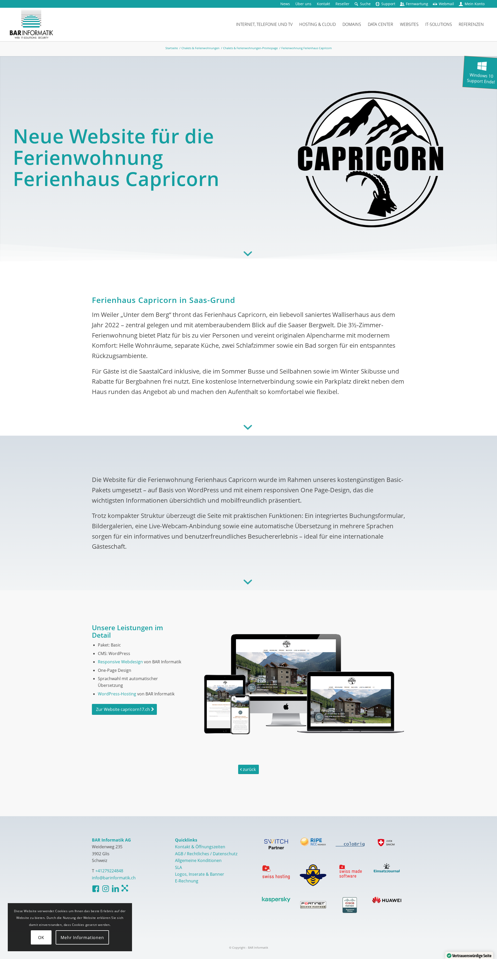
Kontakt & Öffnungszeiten (200, 847)
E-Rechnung (186, 881)
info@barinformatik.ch (114, 878)
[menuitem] (285, 4)
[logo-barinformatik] (31, 24)
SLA (178, 867)
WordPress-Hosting (117, 694)
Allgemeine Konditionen (198, 860)
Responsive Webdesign (120, 662)
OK (41, 937)
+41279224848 (109, 871)
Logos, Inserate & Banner (199, 874)
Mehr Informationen (82, 937)
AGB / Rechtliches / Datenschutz (206, 854)
